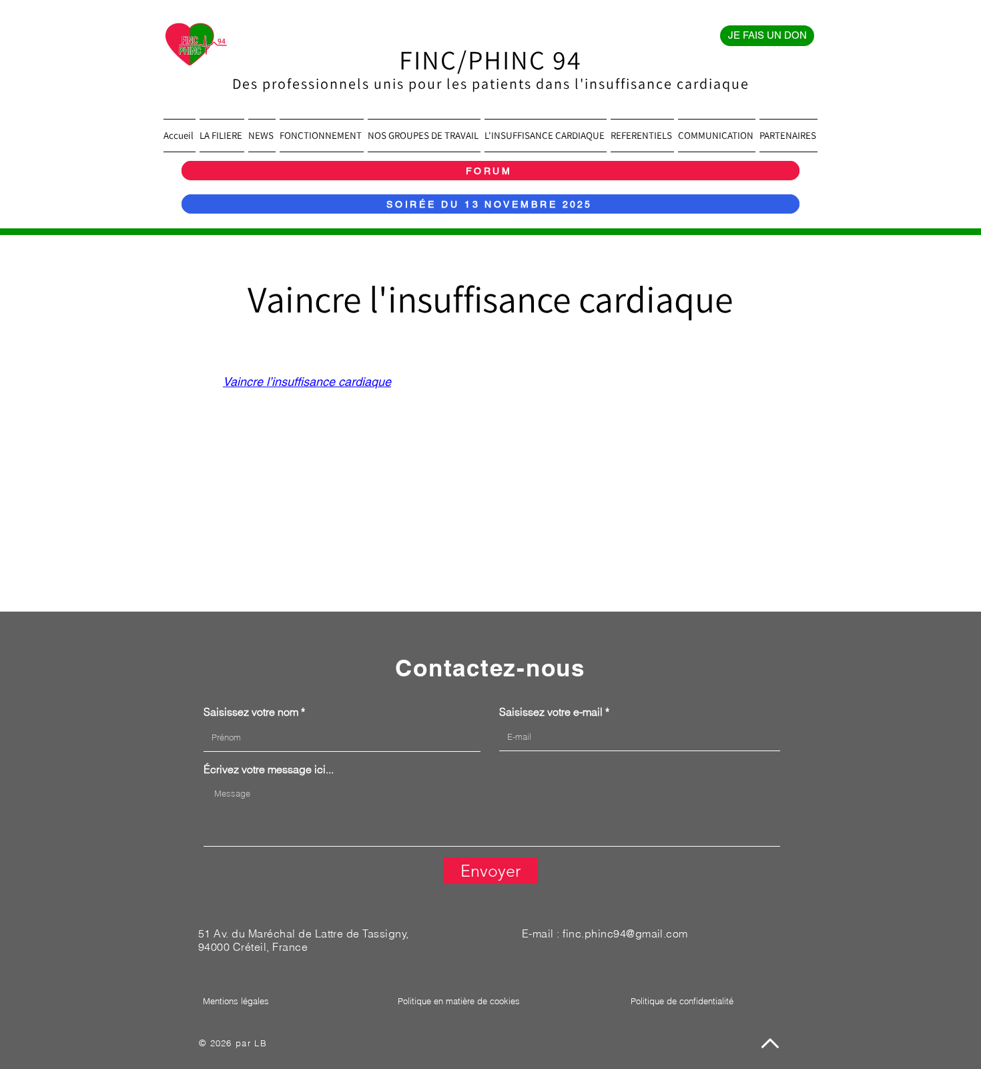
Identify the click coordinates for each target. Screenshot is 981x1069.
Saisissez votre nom (251, 711)
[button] (222, 135)
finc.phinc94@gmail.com (625, 933)
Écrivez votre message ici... (269, 769)
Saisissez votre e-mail (551, 711)
